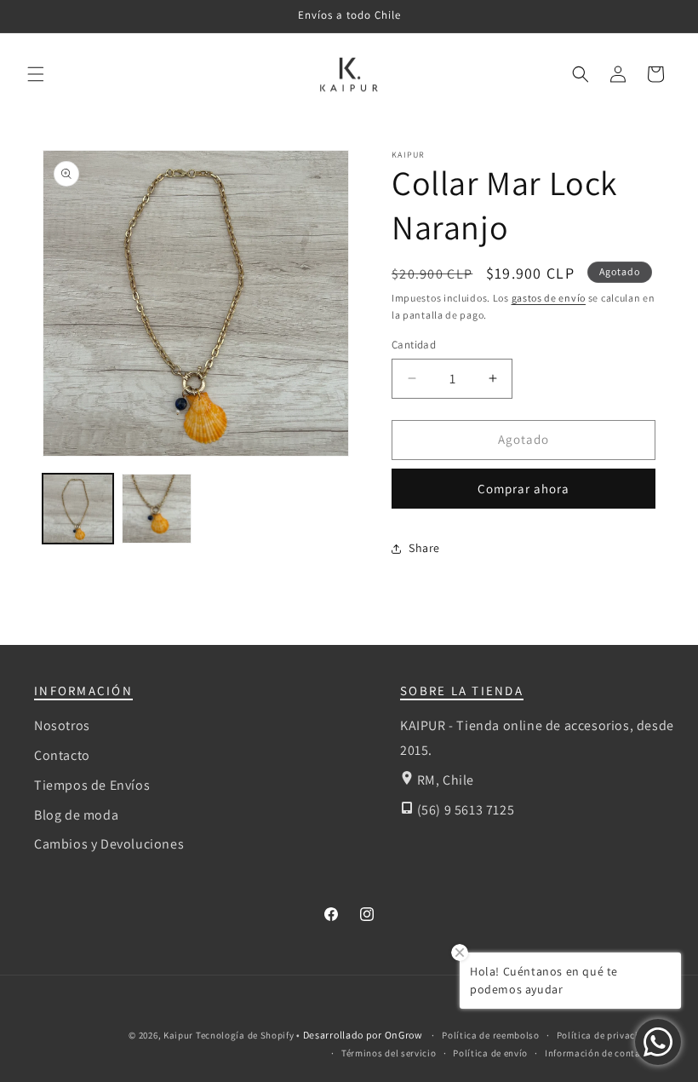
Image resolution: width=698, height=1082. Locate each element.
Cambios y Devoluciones (109, 844)
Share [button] (424, 547)
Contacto (62, 755)
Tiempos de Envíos (92, 785)
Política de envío (490, 1053)
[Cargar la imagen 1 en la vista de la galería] (78, 509)
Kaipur (178, 1035)
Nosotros (62, 725)
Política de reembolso (491, 1035)
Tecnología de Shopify (245, 1035)
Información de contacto (600, 1053)
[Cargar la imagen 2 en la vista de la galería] (157, 509)
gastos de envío (549, 297)
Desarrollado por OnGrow (364, 1034)
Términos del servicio (389, 1053)
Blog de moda (76, 815)
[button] (35, 74)
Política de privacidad (606, 1035)
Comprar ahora (523, 489)
